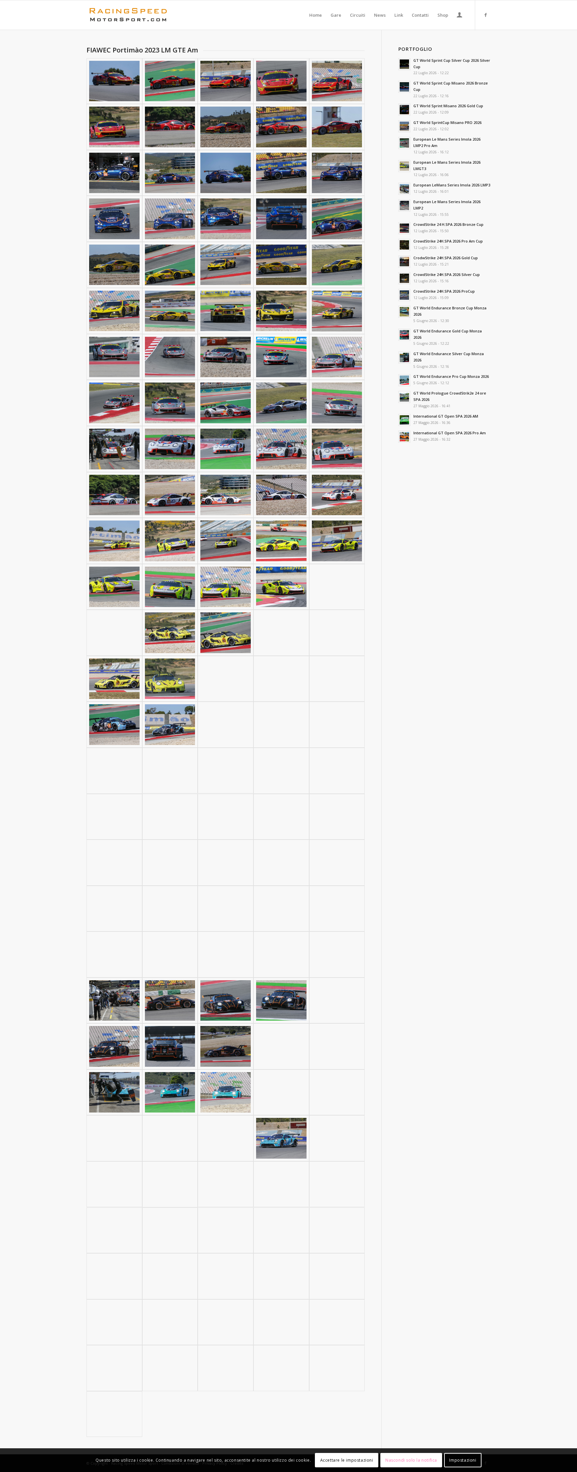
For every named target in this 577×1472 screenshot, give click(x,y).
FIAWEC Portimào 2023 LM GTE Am (142, 49)
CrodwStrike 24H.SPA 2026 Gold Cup (445, 257)
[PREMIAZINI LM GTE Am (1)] (337, 1368)
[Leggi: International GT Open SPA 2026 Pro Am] (404, 437)
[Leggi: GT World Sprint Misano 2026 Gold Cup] (404, 110)
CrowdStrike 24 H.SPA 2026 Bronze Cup (448, 224)
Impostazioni (462, 1460)
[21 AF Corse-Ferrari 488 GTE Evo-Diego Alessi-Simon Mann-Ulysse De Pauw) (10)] (337, 127)
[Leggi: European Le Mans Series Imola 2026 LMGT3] (404, 166)
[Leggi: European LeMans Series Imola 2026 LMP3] (404, 189)
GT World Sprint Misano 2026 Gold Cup (448, 105)
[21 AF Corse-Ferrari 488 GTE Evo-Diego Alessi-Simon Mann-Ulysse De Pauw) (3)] (225, 81)
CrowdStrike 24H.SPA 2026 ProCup (444, 291)
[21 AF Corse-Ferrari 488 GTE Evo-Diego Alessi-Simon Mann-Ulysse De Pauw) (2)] (170, 81)
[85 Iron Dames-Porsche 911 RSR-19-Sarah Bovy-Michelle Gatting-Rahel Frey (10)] (337, 954)
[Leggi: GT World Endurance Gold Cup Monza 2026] (404, 335)
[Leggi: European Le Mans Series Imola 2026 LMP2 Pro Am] (404, 143)
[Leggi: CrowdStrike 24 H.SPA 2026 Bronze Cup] (404, 228)
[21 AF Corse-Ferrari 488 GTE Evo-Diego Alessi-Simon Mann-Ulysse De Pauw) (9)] (281, 127)
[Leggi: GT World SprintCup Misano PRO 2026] (404, 126)
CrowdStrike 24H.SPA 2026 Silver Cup (446, 274)
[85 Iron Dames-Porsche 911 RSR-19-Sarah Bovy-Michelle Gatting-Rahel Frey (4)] (281, 908)
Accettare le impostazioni (346, 1460)
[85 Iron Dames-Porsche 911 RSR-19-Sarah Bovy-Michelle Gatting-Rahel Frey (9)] (281, 954)
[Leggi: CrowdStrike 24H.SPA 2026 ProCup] (404, 295)
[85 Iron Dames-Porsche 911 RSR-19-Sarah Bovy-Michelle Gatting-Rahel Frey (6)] (114, 954)
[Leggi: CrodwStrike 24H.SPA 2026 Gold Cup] (404, 262)
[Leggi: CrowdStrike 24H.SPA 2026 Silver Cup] (404, 278)
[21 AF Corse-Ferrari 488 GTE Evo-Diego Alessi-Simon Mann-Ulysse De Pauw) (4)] (281, 81)
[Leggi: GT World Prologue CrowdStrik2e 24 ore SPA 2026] (404, 397)
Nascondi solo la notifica (411, 1460)
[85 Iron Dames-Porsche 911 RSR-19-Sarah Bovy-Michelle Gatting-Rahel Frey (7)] (170, 954)
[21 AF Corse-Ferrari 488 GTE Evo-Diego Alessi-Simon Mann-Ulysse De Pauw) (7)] (170, 127)
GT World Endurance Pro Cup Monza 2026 (451, 376)
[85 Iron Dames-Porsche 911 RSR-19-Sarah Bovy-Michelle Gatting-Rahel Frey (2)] (170, 908)
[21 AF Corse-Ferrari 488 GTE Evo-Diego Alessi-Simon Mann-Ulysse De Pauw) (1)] (114, 81)
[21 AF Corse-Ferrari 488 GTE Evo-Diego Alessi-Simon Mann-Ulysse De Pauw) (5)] (337, 81)
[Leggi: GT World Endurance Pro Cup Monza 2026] (404, 380)
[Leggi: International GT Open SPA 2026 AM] (404, 420)
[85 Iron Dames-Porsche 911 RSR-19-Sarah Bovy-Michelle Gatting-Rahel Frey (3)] (225, 908)
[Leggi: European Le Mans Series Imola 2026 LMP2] (404, 205)
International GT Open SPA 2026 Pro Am (449, 432)
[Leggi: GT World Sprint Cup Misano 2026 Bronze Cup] (404, 87)
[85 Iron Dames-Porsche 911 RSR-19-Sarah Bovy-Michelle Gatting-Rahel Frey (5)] (337, 908)
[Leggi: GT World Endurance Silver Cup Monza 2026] (404, 357)
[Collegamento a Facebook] (485, 15)
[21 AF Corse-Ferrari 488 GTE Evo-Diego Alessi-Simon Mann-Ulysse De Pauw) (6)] (114, 127)
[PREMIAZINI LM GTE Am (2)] (114, 1414)
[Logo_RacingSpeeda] (128, 15)
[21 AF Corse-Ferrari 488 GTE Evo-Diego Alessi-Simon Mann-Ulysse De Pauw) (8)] (225, 127)
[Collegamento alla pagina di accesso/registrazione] (459, 15)
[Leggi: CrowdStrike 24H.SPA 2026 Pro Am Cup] (404, 245)
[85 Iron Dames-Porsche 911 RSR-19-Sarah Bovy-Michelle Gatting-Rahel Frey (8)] (225, 954)
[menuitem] (315, 15)
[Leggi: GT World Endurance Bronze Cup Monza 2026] (404, 312)
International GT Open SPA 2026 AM (445, 416)
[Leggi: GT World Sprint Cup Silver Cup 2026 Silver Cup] (404, 64)
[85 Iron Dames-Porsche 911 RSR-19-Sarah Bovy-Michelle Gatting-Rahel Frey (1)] (114, 908)
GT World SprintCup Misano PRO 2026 (447, 122)
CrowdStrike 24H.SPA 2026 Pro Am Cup (448, 241)
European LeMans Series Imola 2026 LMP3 (451, 184)
